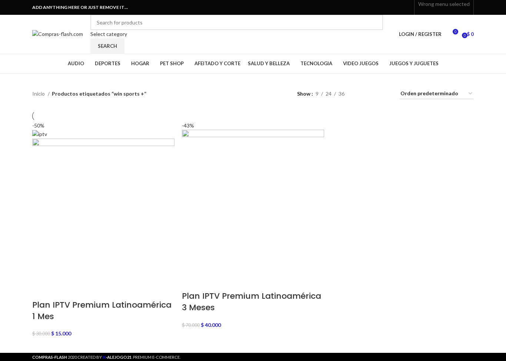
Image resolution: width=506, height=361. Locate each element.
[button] (41, 290)
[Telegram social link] (406, 7)
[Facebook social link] (372, 7)
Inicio (39, 93)
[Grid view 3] (373, 94)
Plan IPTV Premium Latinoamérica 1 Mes (102, 310)
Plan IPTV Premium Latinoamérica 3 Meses (251, 301)
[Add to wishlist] (100, 290)
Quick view (61, 290)
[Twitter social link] (380, 7)
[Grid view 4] (385, 94)
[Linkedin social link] (397, 7)
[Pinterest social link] (389, 7)
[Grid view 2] (361, 94)
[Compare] (80, 290)
